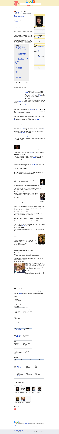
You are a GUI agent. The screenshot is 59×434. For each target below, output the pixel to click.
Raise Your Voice (23, 132)
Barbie (25, 281)
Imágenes (30, 5)
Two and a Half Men (19, 376)
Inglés (38, 34)
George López (24, 111)
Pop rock (39, 49)
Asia (33, 157)
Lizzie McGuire (16, 21)
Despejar (38, 3)
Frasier (18, 112)
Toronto (15, 150)
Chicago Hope (24, 104)
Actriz (43, 46)
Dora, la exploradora (37, 119)
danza (43, 49)
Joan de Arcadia (19, 367)
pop (38, 50)
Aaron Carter (30, 234)
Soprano (39, 52)
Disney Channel (30, 20)
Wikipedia (26, 432)
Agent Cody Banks (22, 128)
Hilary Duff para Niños (17, 425)
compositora (28, 15)
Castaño (39, 37)
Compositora (41, 46)
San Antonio (26, 92)
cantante (25, 15)
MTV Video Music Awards (34, 164)
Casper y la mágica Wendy (17, 19)
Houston (39, 30)
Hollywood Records (40, 56)
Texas (40, 30)
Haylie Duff (37, 91)
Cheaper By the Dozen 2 (40, 133)
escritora (19, 16)
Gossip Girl (16, 117)
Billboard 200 (23, 225)
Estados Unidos (18, 15)
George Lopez (19, 365)
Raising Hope (19, 375)
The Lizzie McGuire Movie (19, 335)
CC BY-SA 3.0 (25, 431)
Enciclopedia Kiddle (26, 423)
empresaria (15, 16)
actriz (30, 15)
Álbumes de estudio (17, 309)
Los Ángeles (39, 95)
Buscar (40, 4)
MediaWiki (36, 432)
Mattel (28, 281)
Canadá (35, 157)
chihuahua (20, 293)
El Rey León (31, 152)
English (32, 5)
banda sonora (42, 149)
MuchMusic (19, 150)
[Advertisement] (29, 8)
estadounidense (22, 16)
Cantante (39, 46)
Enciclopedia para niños (16, 12)
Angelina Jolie (20, 101)
